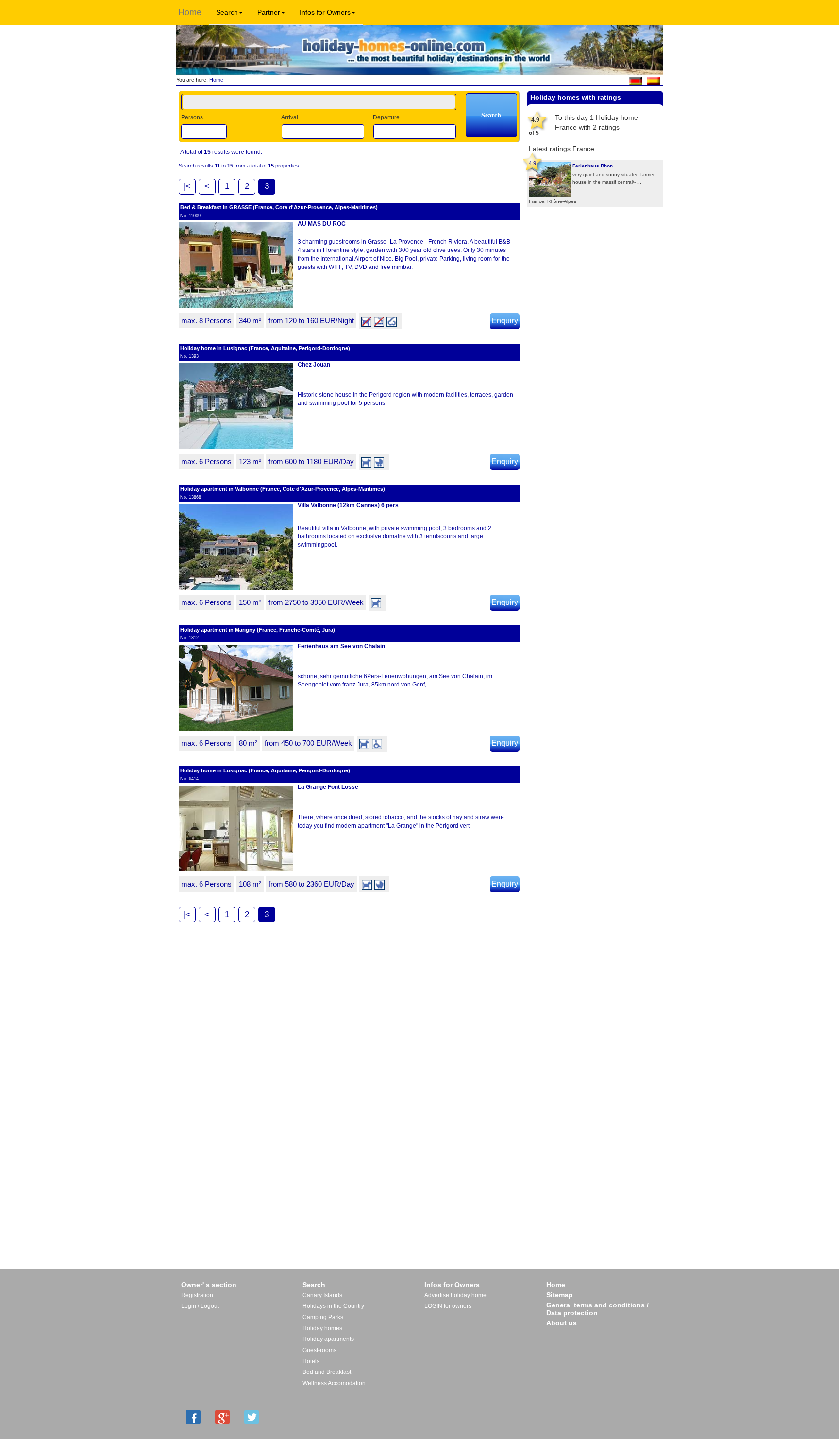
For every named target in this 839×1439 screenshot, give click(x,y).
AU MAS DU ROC (322, 223)
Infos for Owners (325, 12)
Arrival (289, 117)
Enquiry (504, 321)
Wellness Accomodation (334, 1383)
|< (187, 186)
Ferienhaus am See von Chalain (341, 646)
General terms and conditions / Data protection (597, 1309)
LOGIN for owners (447, 1306)
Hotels (310, 1361)
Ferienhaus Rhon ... (595, 165)
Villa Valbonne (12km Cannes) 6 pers (348, 505)
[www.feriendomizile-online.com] (635, 80)
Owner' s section (208, 1284)
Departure (386, 117)
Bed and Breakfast (326, 1372)
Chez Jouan (314, 364)
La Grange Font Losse (328, 787)
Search (227, 12)
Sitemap (559, 1295)
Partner (268, 12)
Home (189, 12)
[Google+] (222, 1417)
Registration (197, 1295)
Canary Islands (322, 1295)
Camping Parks (322, 1317)
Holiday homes (322, 1328)
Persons (192, 117)
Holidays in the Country (333, 1306)
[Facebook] (193, 1417)
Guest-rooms (319, 1350)
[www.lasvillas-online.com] (653, 80)
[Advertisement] (595, 238)
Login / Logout (200, 1306)
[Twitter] (251, 1417)
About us (561, 1323)
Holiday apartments (328, 1339)
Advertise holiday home (455, 1295)
